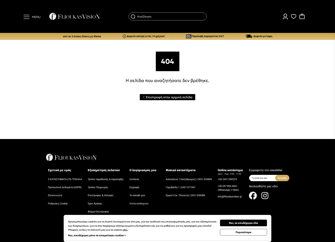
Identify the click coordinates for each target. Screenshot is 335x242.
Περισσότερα (243, 232)
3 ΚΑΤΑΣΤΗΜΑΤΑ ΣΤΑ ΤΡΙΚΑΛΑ (65, 179)
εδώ (125, 229)
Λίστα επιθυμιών (138, 203)
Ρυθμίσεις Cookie (58, 203)
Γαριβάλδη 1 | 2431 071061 (181, 187)
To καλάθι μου (137, 195)
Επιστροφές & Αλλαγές (101, 195)
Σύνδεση (134, 179)
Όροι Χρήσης (95, 203)
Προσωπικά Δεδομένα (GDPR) (65, 187)
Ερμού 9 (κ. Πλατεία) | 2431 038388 (185, 195)
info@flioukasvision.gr (230, 196)
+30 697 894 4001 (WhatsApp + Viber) (228, 188)
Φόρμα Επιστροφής (98, 211)
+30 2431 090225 (227, 179)
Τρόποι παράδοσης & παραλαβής (106, 179)
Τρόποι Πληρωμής (98, 187)
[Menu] (26, 16)
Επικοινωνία (55, 195)
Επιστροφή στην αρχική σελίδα (168, 97)
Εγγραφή (134, 187)
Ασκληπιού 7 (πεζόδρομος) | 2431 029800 (189, 179)
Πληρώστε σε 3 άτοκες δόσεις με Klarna (74, 36)
